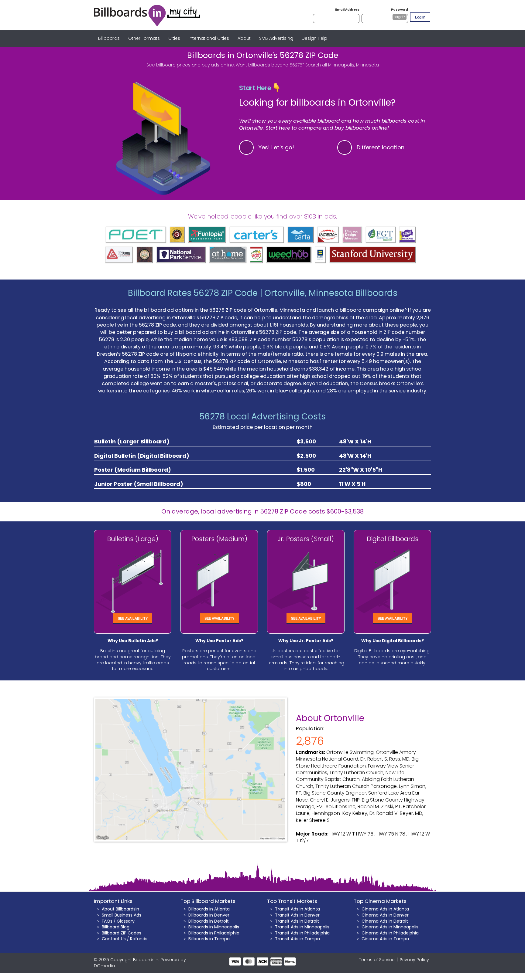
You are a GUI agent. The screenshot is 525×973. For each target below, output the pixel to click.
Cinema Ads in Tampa (385, 939)
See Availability (133, 618)
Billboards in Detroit (208, 921)
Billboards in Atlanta (209, 909)
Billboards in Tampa (209, 939)
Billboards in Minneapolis (213, 927)
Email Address (347, 9)
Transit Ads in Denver (297, 915)
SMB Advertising (276, 38)
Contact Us (114, 939)
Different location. (381, 147)
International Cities (209, 38)
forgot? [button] (399, 17)
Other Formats (144, 38)
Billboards (109, 38)
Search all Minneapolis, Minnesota (342, 65)
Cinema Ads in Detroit (385, 921)
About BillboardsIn (120, 909)
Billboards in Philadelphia (213, 933)
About (244, 38)
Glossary (126, 921)
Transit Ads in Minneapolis (302, 927)
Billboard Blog (115, 927)
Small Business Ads (121, 915)
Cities (174, 38)
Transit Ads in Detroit (297, 921)
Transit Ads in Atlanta (297, 909)
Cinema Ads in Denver (385, 915)
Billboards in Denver (208, 915)
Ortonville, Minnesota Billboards (330, 293)
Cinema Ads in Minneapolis (390, 927)
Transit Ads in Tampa (297, 939)
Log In (420, 17)
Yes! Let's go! (276, 147)
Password (399, 9)
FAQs (107, 921)
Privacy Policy (414, 960)
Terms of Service (377, 960)
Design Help (314, 38)
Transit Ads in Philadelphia (302, 933)
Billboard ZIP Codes (121, 933)
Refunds (138, 939)
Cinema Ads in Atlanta (385, 909)
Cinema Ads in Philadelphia (390, 933)
